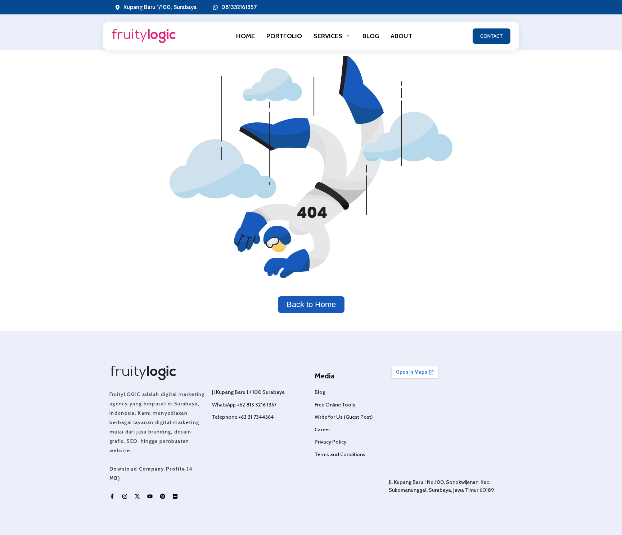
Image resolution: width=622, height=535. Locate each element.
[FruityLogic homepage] (144, 36)
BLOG (370, 36)
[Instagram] (124, 496)
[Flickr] (175, 496)
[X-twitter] (137, 496)
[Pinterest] (162, 496)
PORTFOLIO (284, 36)
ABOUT (401, 36)
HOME (245, 36)
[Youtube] (150, 496)
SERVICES (328, 36)
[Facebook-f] (112, 496)
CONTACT (491, 36)
